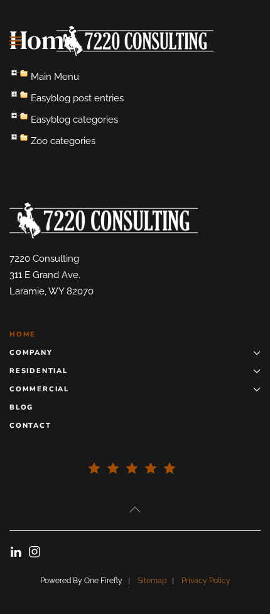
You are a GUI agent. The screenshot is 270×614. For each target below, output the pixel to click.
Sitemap (152, 580)
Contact (30, 425)
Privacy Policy (205, 580)
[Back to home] (135, 40)
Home (22, 334)
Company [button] (31, 352)
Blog (21, 407)
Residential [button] (38, 371)
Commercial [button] (39, 389)
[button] (15, 40)
